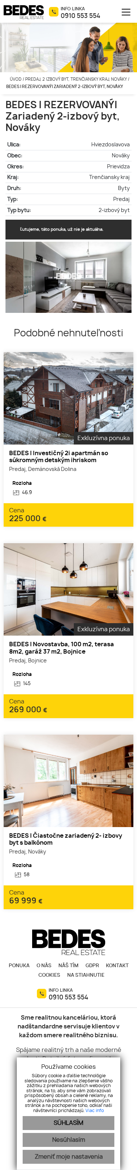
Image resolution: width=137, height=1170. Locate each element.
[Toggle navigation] (123, 12)
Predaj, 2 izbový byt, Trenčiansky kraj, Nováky (76, 79)
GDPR (92, 966)
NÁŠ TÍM (68, 966)
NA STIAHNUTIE (85, 975)
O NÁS (44, 966)
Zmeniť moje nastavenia (69, 1157)
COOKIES (49, 975)
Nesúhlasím (68, 1140)
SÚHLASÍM (68, 1123)
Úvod (15, 79)
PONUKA (19, 966)
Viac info (94, 1110)
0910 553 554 (80, 16)
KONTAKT (117, 966)
